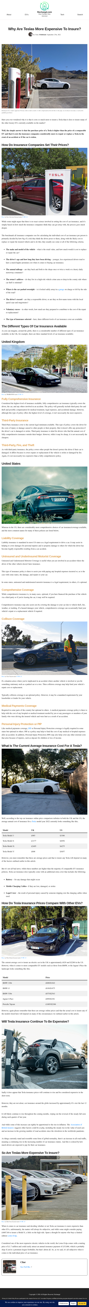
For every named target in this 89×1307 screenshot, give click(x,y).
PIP (29, 728)
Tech (62, 14)
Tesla (34, 821)
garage (61, 289)
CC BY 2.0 (25, 217)
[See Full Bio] (31, 1266)
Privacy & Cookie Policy (8, 1298)
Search (80, 14)
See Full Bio (25, 1267)
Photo (3, 217)
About (9, 14)
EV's (26, 14)
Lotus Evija (12, 1235)
